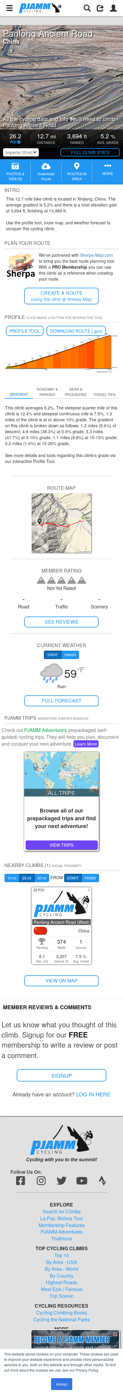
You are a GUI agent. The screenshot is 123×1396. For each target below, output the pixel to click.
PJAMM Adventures (61, 1231)
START (73, 877)
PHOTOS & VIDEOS (15, 176)
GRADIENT (19, 394)
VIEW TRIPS (61, 845)
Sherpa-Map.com (96, 255)
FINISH (90, 877)
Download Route (46, 176)
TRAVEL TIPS (104, 394)
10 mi (11, 877)
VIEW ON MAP (61, 980)
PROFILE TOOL (25, 331)
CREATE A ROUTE (61, 295)
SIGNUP (61, 1075)
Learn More (86, 744)
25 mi (26, 877)
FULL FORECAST (62, 700)
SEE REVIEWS (61, 621)
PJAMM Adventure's (45, 730)
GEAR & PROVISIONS (76, 391)
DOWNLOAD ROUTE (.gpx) (76, 331)
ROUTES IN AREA (77, 176)
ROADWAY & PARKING (47, 391)
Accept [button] (61, 1383)
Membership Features (62, 1225)
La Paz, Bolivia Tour (61, 1218)
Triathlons (61, 1238)
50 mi (41, 877)
